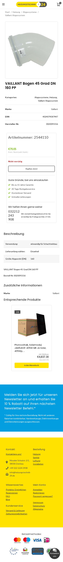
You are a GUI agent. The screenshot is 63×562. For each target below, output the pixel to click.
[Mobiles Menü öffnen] (3, 4)
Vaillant (54, 109)
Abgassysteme (30, 12)
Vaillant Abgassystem (15, 15)
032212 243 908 (14, 215)
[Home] (31, 4)
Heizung (17, 12)
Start (7, 12)
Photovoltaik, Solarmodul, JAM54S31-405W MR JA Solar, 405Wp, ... (30, 348)
